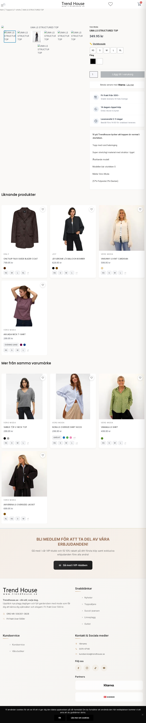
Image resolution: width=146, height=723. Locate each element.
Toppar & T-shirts (13, 10)
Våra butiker (18, 651)
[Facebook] (78, 668)
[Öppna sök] (4, 4)
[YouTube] (104, 668)
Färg (92, 55)
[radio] (93, 50)
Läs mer (130, 84)
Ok (59, 718)
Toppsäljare (90, 604)
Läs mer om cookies (80, 718)
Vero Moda (94, 27)
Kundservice (18, 644)
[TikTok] (95, 668)
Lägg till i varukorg (122, 74)
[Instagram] (87, 668)
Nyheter (88, 597)
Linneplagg (90, 617)
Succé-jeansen (92, 610)
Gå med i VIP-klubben (75, 565)
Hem (2, 10)
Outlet (87, 624)
